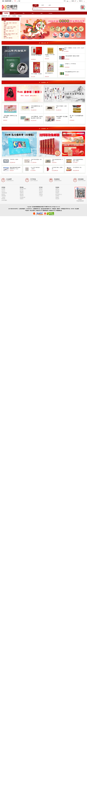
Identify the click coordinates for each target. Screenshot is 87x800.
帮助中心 (81, 1)
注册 (19, 1)
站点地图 (77, 208)
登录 (15, 1)
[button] (11, 19)
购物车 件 (74, 1)
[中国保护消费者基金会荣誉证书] (45, 214)
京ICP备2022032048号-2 (13, 208)
